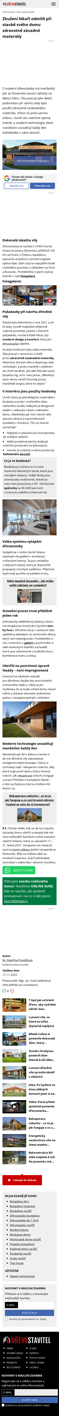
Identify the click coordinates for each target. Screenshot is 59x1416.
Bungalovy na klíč (21, 1211)
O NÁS (33, 1348)
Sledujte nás (17, 185)
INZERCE (34, 1353)
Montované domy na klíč (25, 1239)
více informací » (16, 901)
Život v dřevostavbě (25, 11)
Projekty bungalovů (22, 1244)
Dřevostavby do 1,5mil (24, 1220)
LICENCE (34, 1367)
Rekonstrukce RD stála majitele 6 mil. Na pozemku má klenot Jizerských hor (42, 1161)
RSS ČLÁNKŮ (13, 1367)
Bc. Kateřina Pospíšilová (17, 960)
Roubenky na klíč (20, 1253)
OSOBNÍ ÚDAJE (15, 1353)
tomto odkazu (21, 849)
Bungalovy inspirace (22, 1206)
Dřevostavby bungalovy (25, 1215)
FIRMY (10, 1348)
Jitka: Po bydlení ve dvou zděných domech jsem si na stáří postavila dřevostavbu (42, 1093)
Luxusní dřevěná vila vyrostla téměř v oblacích (42, 1072)
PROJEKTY (12, 1362)
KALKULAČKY (14, 1357)
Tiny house (17, 1263)
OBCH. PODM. (37, 1362)
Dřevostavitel (9, 11)
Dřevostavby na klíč (22, 1225)
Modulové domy (20, 1234)
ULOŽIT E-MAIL (30, 1399)
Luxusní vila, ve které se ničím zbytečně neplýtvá (41, 1021)
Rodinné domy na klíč (23, 1249)
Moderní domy (19, 1230)
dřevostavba (10, 343)
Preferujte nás (42, 185)
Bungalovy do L (19, 1201)
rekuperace (24, 775)
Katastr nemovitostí (22, 1276)
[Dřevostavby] (14, 4)
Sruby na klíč (18, 1258)
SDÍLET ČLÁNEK (23, 870)
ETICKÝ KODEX (37, 1357)
